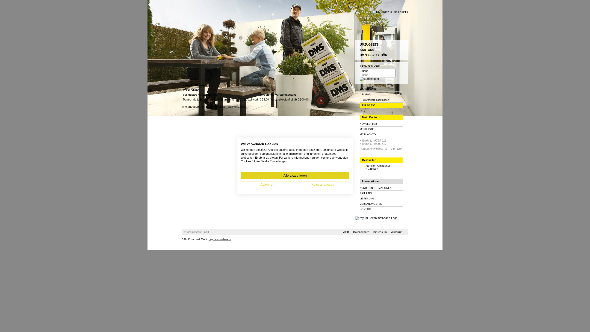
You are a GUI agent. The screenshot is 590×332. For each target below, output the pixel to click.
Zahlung (366, 193)
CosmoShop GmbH (198, 232)
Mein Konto (368, 134)
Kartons (367, 50)
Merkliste (367, 129)
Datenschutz (361, 232)
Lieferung (367, 198)
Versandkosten (371, 203)
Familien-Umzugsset (378, 165)
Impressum (380, 232)
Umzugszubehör (373, 55)
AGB (346, 232)
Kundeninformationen (376, 188)
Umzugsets (369, 44)
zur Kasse (368, 105)
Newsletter (368, 123)
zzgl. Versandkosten (220, 239)
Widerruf (396, 232)
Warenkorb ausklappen (376, 99)
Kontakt (366, 209)
